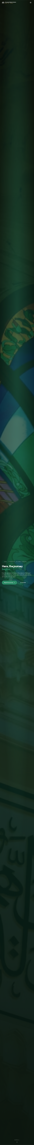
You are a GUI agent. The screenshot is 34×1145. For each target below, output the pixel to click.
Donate (24, 582)
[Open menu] (30, 2)
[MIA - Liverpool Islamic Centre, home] (9, 2)
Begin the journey (8, 582)
